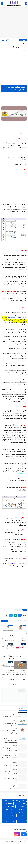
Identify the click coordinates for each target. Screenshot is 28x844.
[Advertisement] (14, 22)
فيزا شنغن (12, 815)
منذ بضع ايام (23, 633)
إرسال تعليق (22, 691)
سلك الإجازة (9, 809)
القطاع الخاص (9, 803)
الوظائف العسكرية (10, 806)
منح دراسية (9, 818)
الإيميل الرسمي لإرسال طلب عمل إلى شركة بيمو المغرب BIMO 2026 (9, 772)
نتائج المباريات (22, 821)
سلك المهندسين (22, 815)
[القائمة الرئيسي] (26, 3)
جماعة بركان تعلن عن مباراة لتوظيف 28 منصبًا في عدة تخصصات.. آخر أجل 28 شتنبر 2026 (9, 732)
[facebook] (24, 834)
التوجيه (6, 800)
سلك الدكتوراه (22, 812)
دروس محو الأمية (22, 809)
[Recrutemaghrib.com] (14, 3)
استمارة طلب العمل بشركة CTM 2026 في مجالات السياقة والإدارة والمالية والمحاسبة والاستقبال (10, 740)
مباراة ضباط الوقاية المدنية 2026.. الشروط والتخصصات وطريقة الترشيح (21, 675)
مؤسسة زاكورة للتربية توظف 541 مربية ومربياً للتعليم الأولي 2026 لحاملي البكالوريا (10, 723)
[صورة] (22, 714)
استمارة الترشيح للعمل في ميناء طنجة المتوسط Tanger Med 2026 (10, 715)
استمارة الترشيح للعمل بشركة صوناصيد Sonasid (11, 787)
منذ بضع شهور (13, 776)
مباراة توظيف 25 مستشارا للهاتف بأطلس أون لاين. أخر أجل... (21, 656)
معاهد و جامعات (22, 818)
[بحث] (2, 3)
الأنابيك (24, 800)
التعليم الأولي (15, 800)
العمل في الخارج (22, 803)
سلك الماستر (9, 812)
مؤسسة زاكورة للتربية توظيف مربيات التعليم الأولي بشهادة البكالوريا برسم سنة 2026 (9, 757)
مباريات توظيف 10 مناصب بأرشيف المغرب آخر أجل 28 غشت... (8, 656)
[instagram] (17, 834)
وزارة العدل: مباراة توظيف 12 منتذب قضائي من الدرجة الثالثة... (8, 638)
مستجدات (5, 815)
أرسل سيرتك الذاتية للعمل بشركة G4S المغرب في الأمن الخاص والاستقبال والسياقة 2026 (10, 749)
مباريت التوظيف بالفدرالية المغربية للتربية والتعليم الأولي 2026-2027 (10, 765)
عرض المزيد (5, 621)
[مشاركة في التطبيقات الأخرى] (6, 615)
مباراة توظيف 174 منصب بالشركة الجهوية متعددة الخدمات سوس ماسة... (8, 675)
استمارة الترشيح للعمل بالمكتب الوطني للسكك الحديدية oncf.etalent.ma (10, 780)
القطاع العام (23, 40)
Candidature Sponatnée (9, 821)
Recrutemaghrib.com (7, 842)
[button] (20, 615)
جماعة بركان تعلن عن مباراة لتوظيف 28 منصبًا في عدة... (21, 638)
